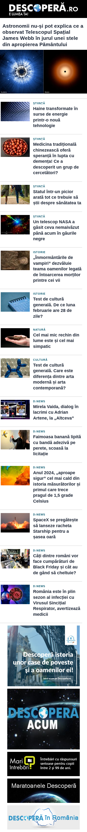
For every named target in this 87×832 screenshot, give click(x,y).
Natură (39, 329)
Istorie (39, 252)
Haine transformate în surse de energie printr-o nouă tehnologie (55, 117)
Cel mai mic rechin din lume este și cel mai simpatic (56, 341)
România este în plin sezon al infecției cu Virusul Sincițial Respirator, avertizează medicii (56, 603)
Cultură (40, 359)
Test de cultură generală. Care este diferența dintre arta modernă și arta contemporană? (53, 376)
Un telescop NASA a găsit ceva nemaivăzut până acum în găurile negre (56, 230)
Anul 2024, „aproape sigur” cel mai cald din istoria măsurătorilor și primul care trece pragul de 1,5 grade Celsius (56, 487)
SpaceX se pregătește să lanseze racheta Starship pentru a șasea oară (55, 528)
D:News (39, 401)
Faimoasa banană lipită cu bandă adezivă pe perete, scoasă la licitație (57, 445)
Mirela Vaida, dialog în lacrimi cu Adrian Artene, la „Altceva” (56, 412)
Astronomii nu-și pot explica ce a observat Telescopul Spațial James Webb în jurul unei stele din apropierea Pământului (42, 35)
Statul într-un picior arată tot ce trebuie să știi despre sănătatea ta (57, 197)
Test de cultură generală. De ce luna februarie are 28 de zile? (54, 307)
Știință (39, 103)
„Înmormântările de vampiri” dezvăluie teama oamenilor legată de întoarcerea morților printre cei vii (57, 269)
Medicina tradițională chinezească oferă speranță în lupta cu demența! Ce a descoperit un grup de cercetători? (56, 158)
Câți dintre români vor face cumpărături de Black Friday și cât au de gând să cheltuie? (55, 564)
